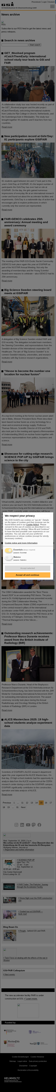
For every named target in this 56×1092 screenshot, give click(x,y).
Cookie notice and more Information (21, 543)
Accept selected (27, 568)
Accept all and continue (27, 575)
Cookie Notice (32, 524)
